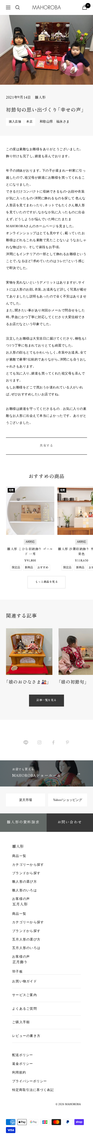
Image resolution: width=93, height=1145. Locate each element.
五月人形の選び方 (26, 939)
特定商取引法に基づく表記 (33, 1090)
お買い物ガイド (24, 981)
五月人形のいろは (26, 948)
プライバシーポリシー (29, 1081)
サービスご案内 (24, 995)
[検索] (17, 7)
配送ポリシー (22, 1055)
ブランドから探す (26, 873)
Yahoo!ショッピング (67, 800)
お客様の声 (21, 899)
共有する (46, 446)
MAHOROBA (73, 1104)
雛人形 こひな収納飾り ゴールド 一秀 (30, 552)
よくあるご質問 (24, 1008)
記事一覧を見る (46, 700)
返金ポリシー (22, 1064)
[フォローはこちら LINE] (25, 742)
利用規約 (19, 1072)
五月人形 (20, 904)
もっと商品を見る (46, 582)
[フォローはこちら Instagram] (39, 742)
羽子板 (17, 971)
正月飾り (20, 962)
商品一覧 (19, 856)
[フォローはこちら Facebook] (53, 742)
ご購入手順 (21, 1022)
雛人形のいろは (24, 890)
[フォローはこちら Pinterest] (67, 742)
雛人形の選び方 (24, 881)
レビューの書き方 (26, 1036)
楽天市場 (25, 800)
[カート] (84, 7)
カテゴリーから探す (28, 864)
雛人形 (40, 97)
